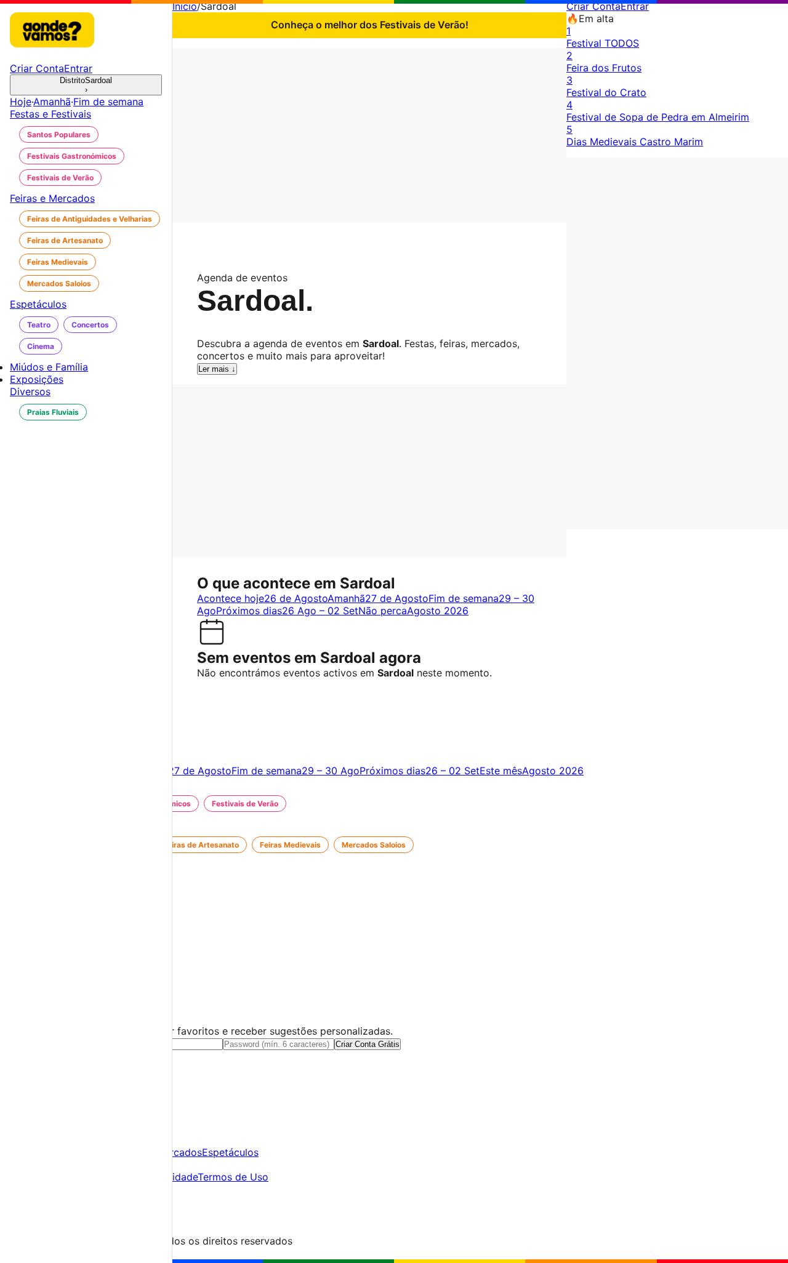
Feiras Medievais (57, 262)
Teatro (38, 324)
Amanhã (52, 101)
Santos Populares (58, 134)
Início (184, 6)
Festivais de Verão (60, 177)
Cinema (40, 346)
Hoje (20, 101)
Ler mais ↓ (217, 369)
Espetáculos (230, 1152)
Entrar (635, 6)
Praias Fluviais (53, 412)
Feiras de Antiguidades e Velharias (89, 218)
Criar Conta (593, 6)
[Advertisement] (369, 134)
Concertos (90, 324)
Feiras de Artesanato (65, 240)
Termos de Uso (233, 1177)
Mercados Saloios (59, 283)
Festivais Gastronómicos (71, 156)
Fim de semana (108, 101)
